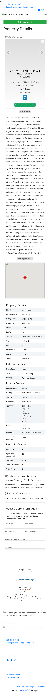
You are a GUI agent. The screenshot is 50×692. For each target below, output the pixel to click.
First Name (9, 524)
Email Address (10, 531)
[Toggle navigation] (45, 14)
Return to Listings (14, 37)
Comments (8, 547)
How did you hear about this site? (17, 539)
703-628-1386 (14, 4)
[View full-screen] (42, 41)
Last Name (29, 524)
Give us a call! (25, 22)
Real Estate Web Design (25, 687)
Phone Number (30, 531)
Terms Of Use (13, 677)
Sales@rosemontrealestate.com (19, 7)
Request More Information (25, 105)
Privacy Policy (13, 674)
